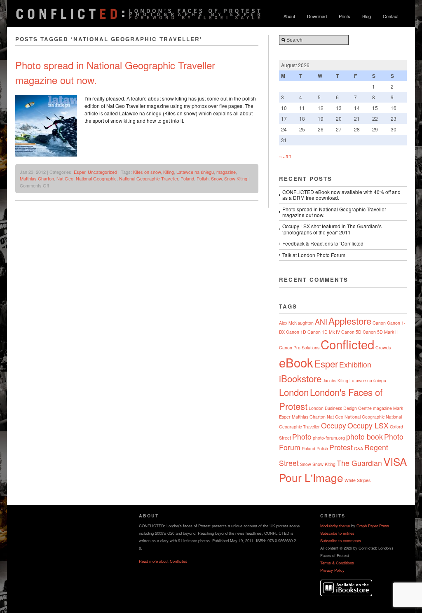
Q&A (358, 448)
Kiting (168, 171)
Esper (79, 171)
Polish (203, 178)
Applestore (349, 320)
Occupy (333, 425)
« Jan (285, 155)
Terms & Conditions (337, 563)
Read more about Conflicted (163, 561)
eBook (296, 362)
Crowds (383, 347)
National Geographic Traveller (148, 178)
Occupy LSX (368, 425)
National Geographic (96, 178)
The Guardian (359, 463)
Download (317, 16)
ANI (321, 321)
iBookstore (300, 378)
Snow (216, 178)
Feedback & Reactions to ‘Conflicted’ (323, 243)
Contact (391, 16)
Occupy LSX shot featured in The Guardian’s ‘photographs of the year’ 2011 (332, 228)
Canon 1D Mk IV (323, 332)
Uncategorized (102, 171)
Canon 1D (296, 332)
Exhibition (355, 364)
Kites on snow (147, 171)
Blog (366, 16)
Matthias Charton (37, 178)
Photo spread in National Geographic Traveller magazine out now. (334, 212)
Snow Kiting (235, 178)
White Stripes (357, 480)
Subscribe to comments (340, 540)
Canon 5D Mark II (380, 332)
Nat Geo (64, 178)
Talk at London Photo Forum (313, 254)
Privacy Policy (332, 570)
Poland (187, 178)
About (289, 16)
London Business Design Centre (340, 408)
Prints (344, 16)
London (294, 391)
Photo (302, 436)
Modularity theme (335, 526)
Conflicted (347, 344)
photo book (364, 436)
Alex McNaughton (296, 323)
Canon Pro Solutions (299, 347)
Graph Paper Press (372, 526)
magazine (226, 171)
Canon (379, 323)
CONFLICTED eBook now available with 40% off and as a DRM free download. (341, 194)
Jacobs (329, 380)
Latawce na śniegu (195, 171)
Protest (341, 447)
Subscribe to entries (337, 533)
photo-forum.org (329, 438)
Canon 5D (351, 332)
